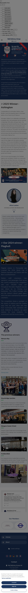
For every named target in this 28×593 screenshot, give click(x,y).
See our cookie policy (6, 578)
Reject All (14, 586)
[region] (14, 581)
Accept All (14, 582)
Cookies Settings (14, 590)
